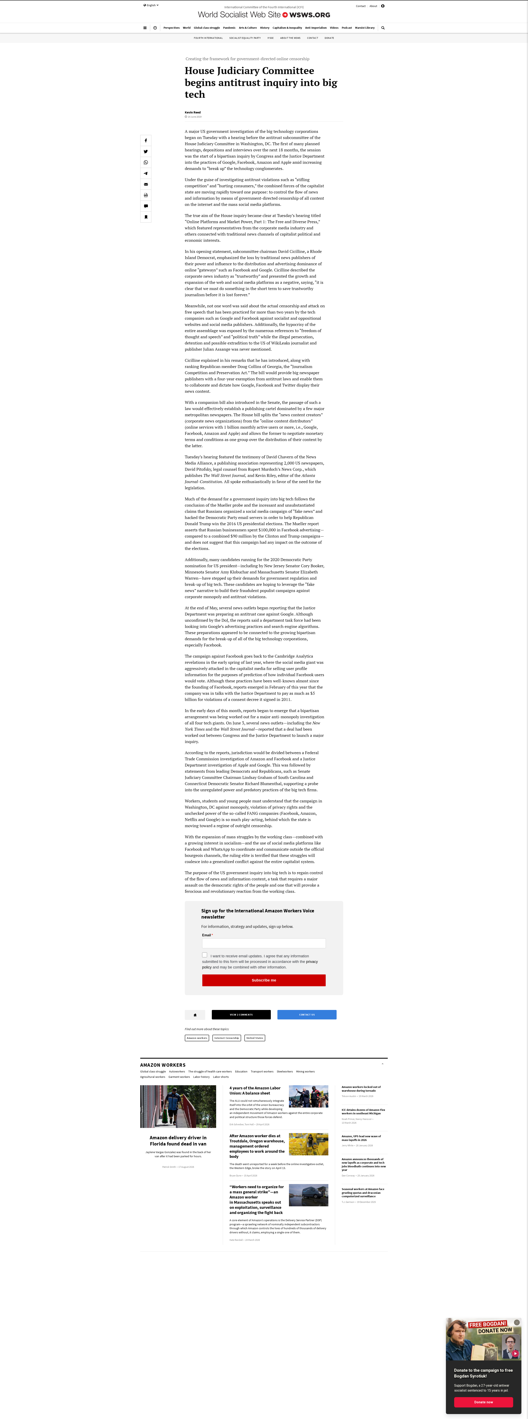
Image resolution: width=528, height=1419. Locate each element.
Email (206, 935)
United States (254, 1037)
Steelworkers (285, 1071)
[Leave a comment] (145, 206)
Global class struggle (153, 1071)
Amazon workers (197, 1037)
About (373, 6)
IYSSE (271, 37)
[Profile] (382, 6)
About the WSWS (290, 37)
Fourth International (208, 37)
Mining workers (305, 1071)
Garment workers (179, 1077)
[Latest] (155, 29)
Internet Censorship (226, 1037)
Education (241, 1071)
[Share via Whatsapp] (145, 162)
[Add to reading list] (145, 217)
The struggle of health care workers (210, 1071)
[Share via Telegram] (145, 173)
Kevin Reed (193, 112)
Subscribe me (264, 980)
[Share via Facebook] (145, 140)
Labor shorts (221, 1077)
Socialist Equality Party (245, 37)
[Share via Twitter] (145, 151)
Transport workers (262, 1071)
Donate (329, 37)
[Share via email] (145, 184)
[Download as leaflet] (145, 195)
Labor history (201, 1077)
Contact (361, 6)
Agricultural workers (152, 1077)
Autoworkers (177, 1071)
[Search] (383, 29)
